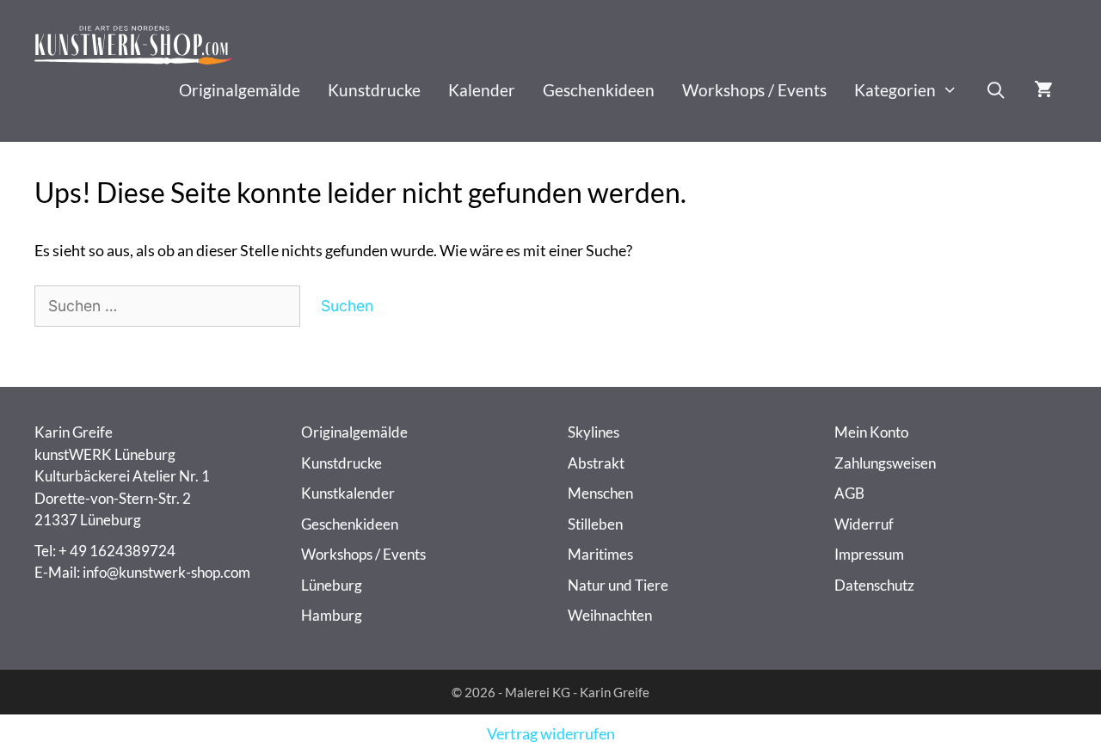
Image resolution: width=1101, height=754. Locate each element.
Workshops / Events (754, 90)
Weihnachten (610, 615)
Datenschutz (874, 585)
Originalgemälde (239, 90)
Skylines (593, 432)
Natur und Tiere (618, 585)
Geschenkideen (599, 90)
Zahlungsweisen (885, 463)
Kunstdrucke (374, 90)
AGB (849, 493)
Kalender (481, 90)
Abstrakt (596, 463)
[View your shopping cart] (1043, 90)
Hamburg (331, 615)
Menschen (600, 493)
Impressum (869, 554)
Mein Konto (871, 432)
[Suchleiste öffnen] (995, 90)
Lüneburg (331, 585)
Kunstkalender (348, 493)
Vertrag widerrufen (551, 734)
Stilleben (595, 524)
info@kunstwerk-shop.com (166, 572)
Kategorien (895, 90)
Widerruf (864, 524)
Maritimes (600, 554)
